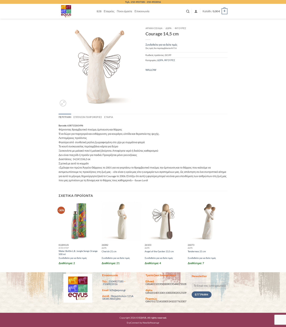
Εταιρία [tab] (108, 117)
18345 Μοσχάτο (111, 298)
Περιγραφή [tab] (65, 117)
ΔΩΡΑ (168, 28)
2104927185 (116, 281)
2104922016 (110, 283)
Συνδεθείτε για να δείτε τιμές (161, 44)
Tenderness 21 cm (197, 251)
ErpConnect (133, 322)
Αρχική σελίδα (153, 28)
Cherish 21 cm (109, 251)
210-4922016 (154, 1)
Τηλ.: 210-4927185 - (136, 1)
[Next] (227, 236)
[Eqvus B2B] (75, 11)
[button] (196, 11)
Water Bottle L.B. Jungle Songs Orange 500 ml (78, 253)
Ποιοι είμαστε (124, 11)
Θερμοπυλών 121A (122, 296)
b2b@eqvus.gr (118, 290)
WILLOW (150, 69)
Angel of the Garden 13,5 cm (159, 251)
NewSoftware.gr (151, 322)
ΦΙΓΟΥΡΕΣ (180, 28)
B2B (99, 11)
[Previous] (58, 236)
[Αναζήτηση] (187, 11)
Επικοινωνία (142, 11)
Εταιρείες (109, 11)
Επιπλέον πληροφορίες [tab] (87, 117)
